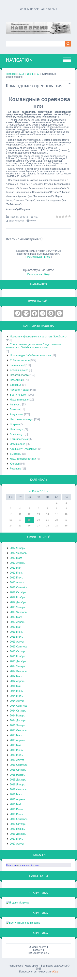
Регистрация (34, 256)
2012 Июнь (16, 572)
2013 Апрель (17, 621)
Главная (11, 73)
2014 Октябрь (18, 710)
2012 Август (17, 582)
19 (38, 73)
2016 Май (15, 804)
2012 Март (16, 557)
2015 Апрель (17, 740)
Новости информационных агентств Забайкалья (38, 336)
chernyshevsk (16, 220)
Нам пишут (16, 429)
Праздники (16, 379)
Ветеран (15, 409)
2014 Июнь (16, 690)
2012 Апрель (17, 562)
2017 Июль (16, 838)
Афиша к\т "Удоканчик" (24, 448)
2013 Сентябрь (18, 646)
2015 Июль (16, 754)
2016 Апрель (17, 799)
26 (29, 525)
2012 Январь (17, 548)
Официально (17, 443)
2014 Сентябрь (18, 705)
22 (56, 520)
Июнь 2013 (38, 491)
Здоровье (15, 384)
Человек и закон (19, 389)
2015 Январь (17, 725)
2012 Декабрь (18, 602)
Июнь (30, 73)
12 (29, 514)
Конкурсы (15, 404)
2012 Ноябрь (17, 597)
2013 (21, 73)
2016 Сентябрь (18, 819)
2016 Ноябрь (17, 828)
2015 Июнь (16, 750)
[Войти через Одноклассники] (59, 313)
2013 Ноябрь (17, 656)
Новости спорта (19, 216)
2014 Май (15, 686)
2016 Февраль (18, 789)
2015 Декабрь (18, 779)
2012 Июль (16, 577)
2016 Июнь (16, 809)
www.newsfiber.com (29, 865)
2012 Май (15, 567)
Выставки (15, 453)
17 (10, 520)
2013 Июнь (16, 631)
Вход (47, 256)
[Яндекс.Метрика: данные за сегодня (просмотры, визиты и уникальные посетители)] (17, 902)
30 (66, 525)
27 (38, 525)
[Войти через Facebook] (34, 313)
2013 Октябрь (18, 651)
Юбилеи (15, 463)
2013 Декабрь (18, 661)
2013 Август (17, 641)
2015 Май (15, 745)
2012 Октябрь (18, 592)
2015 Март (16, 735)
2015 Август (17, 759)
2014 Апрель (17, 681)
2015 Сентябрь (18, 764)
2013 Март (16, 617)
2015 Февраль (18, 730)
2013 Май (15, 626)
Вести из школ (18, 394)
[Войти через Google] (51, 313)
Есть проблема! (19, 439)
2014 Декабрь (18, 720)
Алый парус (17, 434)
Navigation (19, 60)
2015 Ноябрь (17, 774)
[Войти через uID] (18, 313)
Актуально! (16, 414)
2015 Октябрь (18, 769)
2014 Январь (17, 666)
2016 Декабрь (18, 833)
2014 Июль (16, 695)
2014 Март (16, 676)
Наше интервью (19, 399)
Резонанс (15, 468)
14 (47, 514)
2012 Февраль (18, 552)
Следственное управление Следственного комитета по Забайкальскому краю (33, 346)
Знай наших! (17, 365)
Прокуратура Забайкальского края (30, 355)
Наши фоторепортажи (23, 458)
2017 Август (17, 843)
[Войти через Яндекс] (42, 313)
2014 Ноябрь (17, 715)
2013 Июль (16, 636)
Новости (11, 865)
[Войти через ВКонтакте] (26, 313)
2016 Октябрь (18, 823)
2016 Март (16, 794)
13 (38, 514)
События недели (20, 360)
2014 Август (17, 700)
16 (66, 514)
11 (20, 514)
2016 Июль (16, 814)
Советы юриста (19, 370)
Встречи (15, 424)
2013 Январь (17, 607)
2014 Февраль (18, 671)
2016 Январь (17, 784)
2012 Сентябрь (18, 587)
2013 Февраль (18, 612)
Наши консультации (21, 419)
